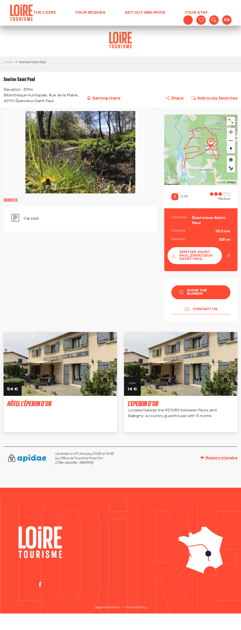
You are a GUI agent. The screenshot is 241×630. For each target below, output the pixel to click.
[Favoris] (201, 20)
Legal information (107, 607)
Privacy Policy (136, 607)
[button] (214, 20)
